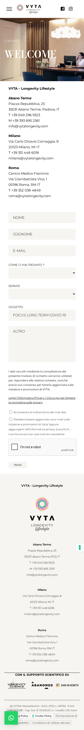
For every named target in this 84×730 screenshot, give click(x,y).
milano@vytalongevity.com (31, 158)
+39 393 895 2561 (26, 120)
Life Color (71, 710)
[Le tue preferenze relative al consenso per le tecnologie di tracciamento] (79, 547)
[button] (11, 718)
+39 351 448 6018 (25, 152)
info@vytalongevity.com (28, 126)
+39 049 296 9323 (25, 115)
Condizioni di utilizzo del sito (51, 722)
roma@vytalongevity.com (30, 196)
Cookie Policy (43, 715)
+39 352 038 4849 (26, 190)
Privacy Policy (19, 715)
